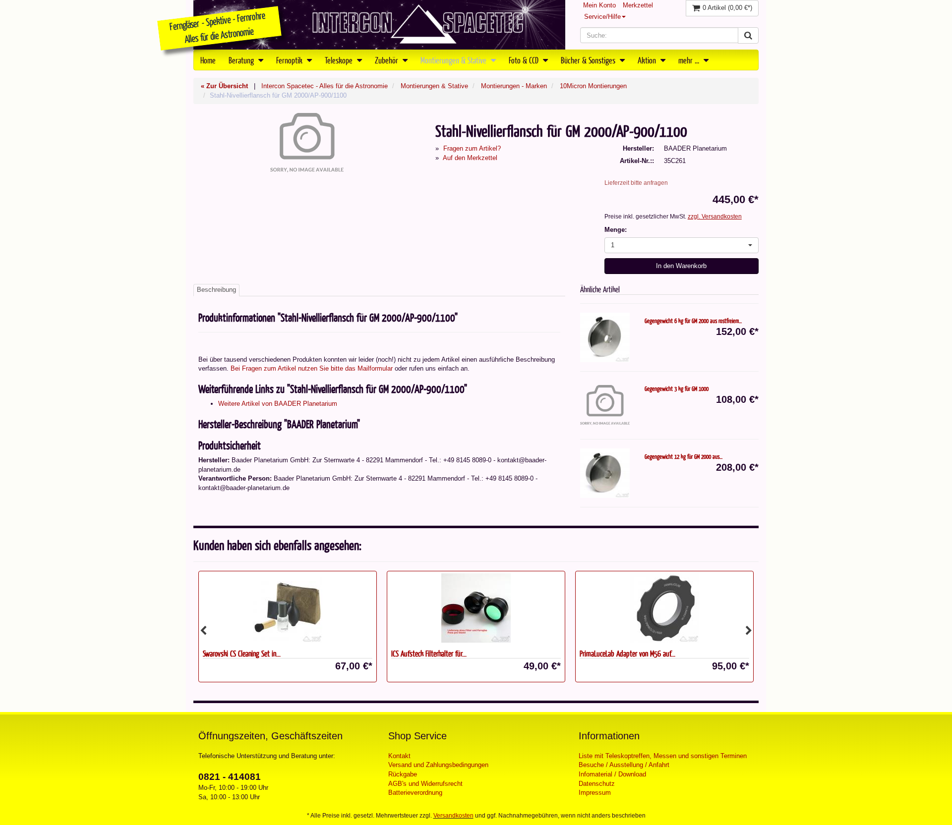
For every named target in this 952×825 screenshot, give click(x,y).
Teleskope (340, 60)
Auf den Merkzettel (470, 158)
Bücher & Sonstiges (589, 60)
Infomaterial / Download (612, 774)
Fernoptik (290, 60)
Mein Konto (599, 5)
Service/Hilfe (602, 16)
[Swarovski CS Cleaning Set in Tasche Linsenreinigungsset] (287, 608)
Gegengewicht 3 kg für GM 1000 (677, 388)
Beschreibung (216, 289)
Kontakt (399, 756)
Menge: (615, 229)
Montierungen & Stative (454, 60)
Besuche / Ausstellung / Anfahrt (624, 765)
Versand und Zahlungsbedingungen (438, 765)
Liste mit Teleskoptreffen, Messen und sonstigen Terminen (663, 756)
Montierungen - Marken (514, 86)
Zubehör (387, 60)
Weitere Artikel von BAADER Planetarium (277, 403)
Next (749, 631)
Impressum (595, 792)
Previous (203, 631)
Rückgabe (402, 774)
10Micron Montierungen (593, 86)
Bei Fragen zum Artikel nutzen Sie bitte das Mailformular (312, 368)
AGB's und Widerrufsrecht (425, 783)
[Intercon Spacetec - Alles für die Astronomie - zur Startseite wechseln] (379, 25)
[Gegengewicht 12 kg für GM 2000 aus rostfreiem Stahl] (605, 473)
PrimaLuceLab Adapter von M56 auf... (627, 653)
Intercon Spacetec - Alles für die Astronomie (324, 86)
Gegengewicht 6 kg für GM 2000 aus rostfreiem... (693, 321)
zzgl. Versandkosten (715, 216)
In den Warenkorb (681, 266)
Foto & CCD (524, 60)
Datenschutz (597, 783)
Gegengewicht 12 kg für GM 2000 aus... (683, 456)
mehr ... (689, 60)
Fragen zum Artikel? (472, 148)
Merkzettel (638, 5)
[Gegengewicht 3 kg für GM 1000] (605, 405)
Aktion (648, 60)
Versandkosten (453, 815)
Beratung (242, 60)
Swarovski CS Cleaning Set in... (242, 653)
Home (208, 60)
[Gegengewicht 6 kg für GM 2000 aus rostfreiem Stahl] (605, 337)
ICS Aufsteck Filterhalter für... (429, 653)
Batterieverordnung (415, 792)
